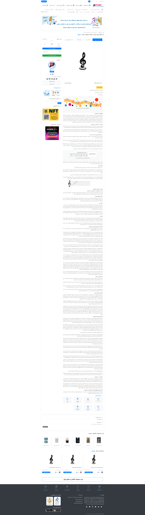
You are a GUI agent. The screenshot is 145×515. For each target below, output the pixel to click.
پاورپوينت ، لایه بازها (49, 9)
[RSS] (86, 507)
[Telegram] (53, 74)
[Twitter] (101, 507)
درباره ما (81, 11)
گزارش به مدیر (99, 87)
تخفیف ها (44, 5)
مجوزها (77, 11)
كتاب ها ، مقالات (70, 9)
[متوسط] (45, 52)
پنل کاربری (78, 5)
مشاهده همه (45, 426)
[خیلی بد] (43, 52)
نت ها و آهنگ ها (85, 9)
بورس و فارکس (78, 9)
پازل (100, 393)
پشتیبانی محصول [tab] (68, 39)
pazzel (52, 70)
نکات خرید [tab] (87, 39)
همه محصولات (86, 5)
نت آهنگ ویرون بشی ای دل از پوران (97, 467)
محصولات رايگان (70, 11)
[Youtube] (89, 507)
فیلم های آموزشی (100, 11)
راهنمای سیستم (60, 5)
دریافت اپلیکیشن (69, 5)
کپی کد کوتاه (52, 84)
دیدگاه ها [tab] (78, 39)
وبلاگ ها (93, 11)
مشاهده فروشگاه (52, 81)
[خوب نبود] (44, 52)
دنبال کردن (51, 71)
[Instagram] (51, 74)
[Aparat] (98, 507)
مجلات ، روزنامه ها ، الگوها (60, 9)
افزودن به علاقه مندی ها (52, 55)
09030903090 (46, 11)
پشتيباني (51, 5)
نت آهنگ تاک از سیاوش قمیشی (55, 467)
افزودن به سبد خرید (52, 48)
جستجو (59, 103)
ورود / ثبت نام (44, 1)
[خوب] (46, 52)
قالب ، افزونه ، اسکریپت (95, 9)
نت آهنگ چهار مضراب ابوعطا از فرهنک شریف (96, 424)
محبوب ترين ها (87, 11)
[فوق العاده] (47, 52)
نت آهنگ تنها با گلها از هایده (77, 467)
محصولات (99, 32)
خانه (101, 9)
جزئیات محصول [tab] (97, 39)
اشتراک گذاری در (67, 83)
